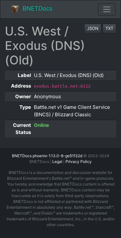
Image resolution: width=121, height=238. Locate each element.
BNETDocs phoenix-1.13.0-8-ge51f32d (47, 155)
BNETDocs (38, 8)
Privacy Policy (79, 161)
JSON (92, 28)
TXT (109, 28)
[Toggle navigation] (107, 9)
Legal (57, 161)
